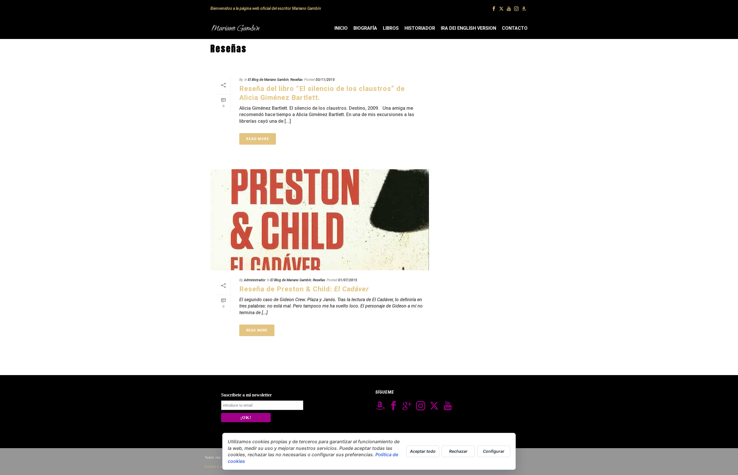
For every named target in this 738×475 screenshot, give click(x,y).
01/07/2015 (347, 280)
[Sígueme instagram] (420, 406)
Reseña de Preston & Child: (304, 289)
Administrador (255, 280)
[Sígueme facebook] (393, 406)
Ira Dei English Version (468, 28)
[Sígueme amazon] (380, 406)
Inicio (341, 28)
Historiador (419, 28)
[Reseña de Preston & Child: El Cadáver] (319, 219)
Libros (391, 28)
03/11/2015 (325, 80)
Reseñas (296, 80)
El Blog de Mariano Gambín (268, 80)
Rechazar (458, 451)
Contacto (515, 28)
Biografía (365, 28)
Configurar (493, 451)
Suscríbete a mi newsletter (246, 394)
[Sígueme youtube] (447, 406)
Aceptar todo (423, 451)
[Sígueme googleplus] (407, 406)
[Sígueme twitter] (434, 406)
